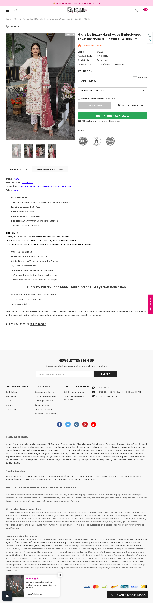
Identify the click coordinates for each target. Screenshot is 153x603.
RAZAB (100, 51)
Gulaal (116, 447)
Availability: (83, 60)
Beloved (143, 444)
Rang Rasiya (46, 456)
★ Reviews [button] (150, 304)
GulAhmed (126, 447)
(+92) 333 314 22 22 (105, 387)
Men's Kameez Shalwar (26, 479)
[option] (40, 86)
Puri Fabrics (126, 453)
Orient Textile (88, 453)
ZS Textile (15, 462)
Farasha (82, 447)
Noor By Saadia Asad (71, 453)
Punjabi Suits (126, 476)
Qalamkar (139, 453)
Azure (30, 444)
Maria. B (58, 542)
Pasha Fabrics (113, 453)
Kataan (48, 450)
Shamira (50, 459)
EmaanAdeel (65, 447)
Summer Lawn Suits (15, 476)
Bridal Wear (44, 476)
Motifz (8, 453)
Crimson (16, 447)
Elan (56, 447)
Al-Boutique (53, 444)
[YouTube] (93, 424)
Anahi (15, 444)
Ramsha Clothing (31, 456)
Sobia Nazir (25, 459)
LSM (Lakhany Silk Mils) (21, 542)
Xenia (83, 459)
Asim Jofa (110, 444)
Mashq (111, 450)
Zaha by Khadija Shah (74, 545)
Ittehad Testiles (21, 450)
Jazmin (9, 450)
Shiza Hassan (12, 459)
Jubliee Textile (37, 450)
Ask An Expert (38, 324)
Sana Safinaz (95, 456)
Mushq (131, 450)
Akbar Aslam (40, 444)
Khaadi (49, 542)
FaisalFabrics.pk (20, 585)
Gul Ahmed (130, 542)
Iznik (143, 447)
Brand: (81, 51)
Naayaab (45, 453)
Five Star (108, 447)
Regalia (9, 456)
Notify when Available (112, 116)
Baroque (121, 444)
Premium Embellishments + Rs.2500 (98, 98)
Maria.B (139, 450)
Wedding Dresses (75, 476)
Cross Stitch (38, 447)
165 (83, 121)
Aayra (8, 444)
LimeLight (85, 450)
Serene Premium (137, 456)
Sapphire (122, 456)
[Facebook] (59, 424)
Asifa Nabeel (98, 444)
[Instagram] (76, 424)
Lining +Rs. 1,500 (88, 80)
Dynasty (49, 447)
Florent (90, 447)
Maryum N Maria (99, 450)
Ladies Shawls (58, 476)
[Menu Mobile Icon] (7, 10)
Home (9, 19)
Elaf (75, 447)
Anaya (23, 444)
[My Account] (136, 10)
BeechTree (132, 444)
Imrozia (136, 447)
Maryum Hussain (22, 453)
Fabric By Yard (88, 479)
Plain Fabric (75, 479)
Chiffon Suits (31, 476)
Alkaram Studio (68, 444)
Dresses (137, 476)
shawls (86, 564)
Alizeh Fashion (84, 444)
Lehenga (10, 479)
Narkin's (55, 453)
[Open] (7, 596)
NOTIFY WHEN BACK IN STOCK (127, 594)
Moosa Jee (121, 450)
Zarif (8, 462)
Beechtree (96, 542)
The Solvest (46, 585)
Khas (63, 450)
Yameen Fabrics (95, 459)
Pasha (24, 548)
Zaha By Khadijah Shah (115, 459)
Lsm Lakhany (73, 450)
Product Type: (85, 64)
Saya (58, 459)
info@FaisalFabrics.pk (106, 396)
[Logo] (76, 10)
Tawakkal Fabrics (70, 459)
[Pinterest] (85, 424)
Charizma (26, 447)
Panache (100, 453)
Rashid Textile (60, 456)
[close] (146, 3)
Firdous (98, 447)
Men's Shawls (45, 479)
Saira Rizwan (38, 459)
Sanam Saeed (110, 456)
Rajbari (17, 456)
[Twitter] (68, 424)
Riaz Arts (72, 456)
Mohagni (35, 453)
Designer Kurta (61, 479)
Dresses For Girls (104, 476)
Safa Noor (83, 456)
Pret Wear (90, 476)
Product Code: (85, 56)
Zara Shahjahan (135, 459)
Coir (8, 447)
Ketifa (56, 450)
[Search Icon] (15, 10)
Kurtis (116, 476)
